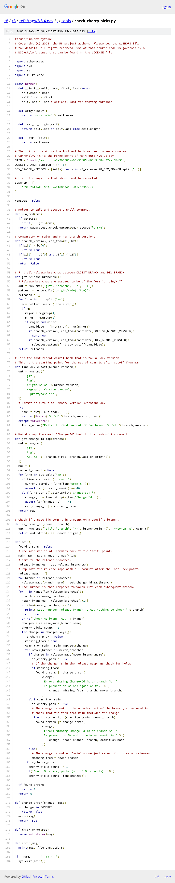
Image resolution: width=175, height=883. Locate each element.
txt (157, 876)
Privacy (37, 876)
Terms (49, 876)
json (167, 876)
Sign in (166, 7)
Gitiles (26, 876)
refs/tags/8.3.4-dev (36, 20)
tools (66, 20)
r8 (6, 20)
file (91, 31)
